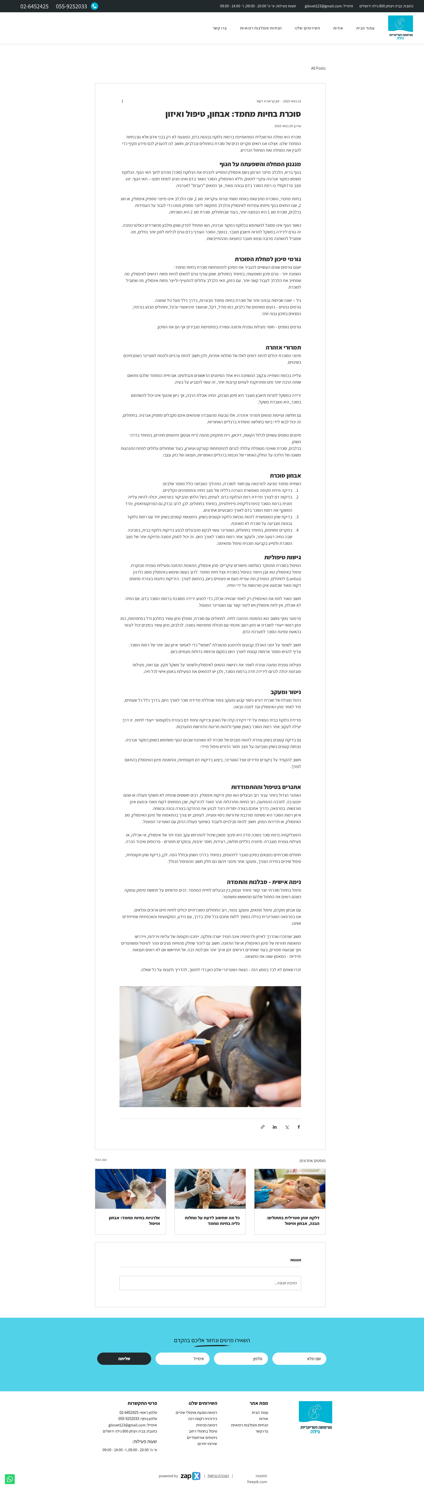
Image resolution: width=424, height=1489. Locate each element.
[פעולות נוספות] (122, 101)
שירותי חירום (207, 1443)
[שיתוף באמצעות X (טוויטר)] (286, 1127)
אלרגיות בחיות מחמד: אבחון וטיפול (134, 1220)
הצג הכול (101, 1159)
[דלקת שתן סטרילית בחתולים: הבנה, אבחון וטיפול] (289, 1189)
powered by (168, 1475)
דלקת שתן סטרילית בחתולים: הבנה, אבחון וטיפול (293, 1220)
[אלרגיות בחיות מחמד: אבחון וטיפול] (130, 1189)
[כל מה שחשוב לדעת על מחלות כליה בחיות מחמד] (210, 1189)
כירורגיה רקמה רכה (202, 1418)
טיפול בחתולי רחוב (203, 1431)
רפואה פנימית (206, 1425)
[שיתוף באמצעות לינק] (262, 1127)
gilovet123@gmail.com (323, 6)
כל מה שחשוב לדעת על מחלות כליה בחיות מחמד (212, 1220)
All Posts (318, 68)
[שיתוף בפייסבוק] (298, 1127)
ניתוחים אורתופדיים (202, 1437)
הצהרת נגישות (218, 1475)
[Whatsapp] (10, 1479)
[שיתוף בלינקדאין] (274, 1127)
